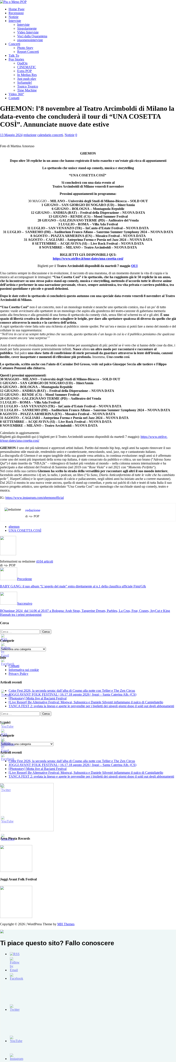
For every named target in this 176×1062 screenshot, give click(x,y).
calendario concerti (50, 135)
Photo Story (25, 48)
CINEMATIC (26, 67)
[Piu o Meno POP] (13, 2)
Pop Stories (16, 59)
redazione (29, 135)
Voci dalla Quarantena (32, 36)
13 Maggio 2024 (11, 135)
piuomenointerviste (30, 40)
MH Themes (65, 924)
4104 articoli (44, 561)
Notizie (13, 17)
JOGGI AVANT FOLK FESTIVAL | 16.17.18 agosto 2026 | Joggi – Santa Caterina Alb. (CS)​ (72, 694)
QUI (134, 266)
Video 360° (16, 94)
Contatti (14, 98)
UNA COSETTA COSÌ (25, 530)
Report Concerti (28, 51)
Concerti (14, 44)
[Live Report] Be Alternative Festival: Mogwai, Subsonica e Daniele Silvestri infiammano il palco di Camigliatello (86, 702)
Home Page (16, 9)
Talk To (14, 55)
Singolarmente (27, 28)
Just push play (26, 78)
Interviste (15, 21)
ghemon (14, 526)
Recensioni (16, 13)
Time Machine (27, 90)
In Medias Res (27, 75)
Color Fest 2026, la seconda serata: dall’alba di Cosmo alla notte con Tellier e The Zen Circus (72, 690)
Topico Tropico (27, 86)
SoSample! (24, 82)
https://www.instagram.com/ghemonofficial (34, 497)
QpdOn (22, 63)
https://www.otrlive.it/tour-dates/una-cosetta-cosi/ (88, 258)
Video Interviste (28, 32)
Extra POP (24, 71)
